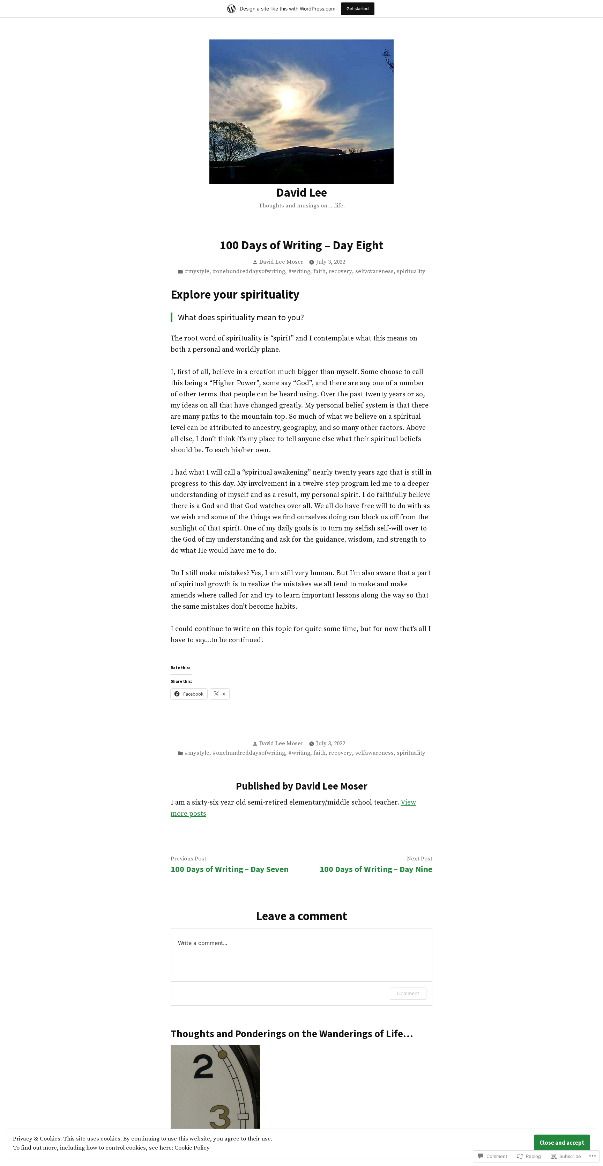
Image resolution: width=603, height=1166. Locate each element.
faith (319, 271)
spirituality (411, 271)
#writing (299, 271)
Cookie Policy (192, 1148)
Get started (358, 8)
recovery (340, 271)
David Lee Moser (281, 262)
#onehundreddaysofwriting (249, 271)
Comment (408, 993)
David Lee (301, 192)
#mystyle (197, 271)
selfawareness (374, 271)
